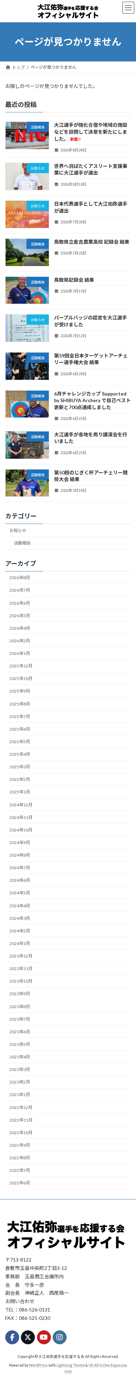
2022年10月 (20, 1132)
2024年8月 (19, 855)
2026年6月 (19, 602)
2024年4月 (19, 905)
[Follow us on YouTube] (44, 1337)
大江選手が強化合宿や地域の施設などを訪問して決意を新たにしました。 (90, 131)
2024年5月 (19, 892)
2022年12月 (20, 1107)
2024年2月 (19, 930)
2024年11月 (20, 817)
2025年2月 (19, 779)
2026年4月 (19, 628)
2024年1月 (19, 943)
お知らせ (17, 530)
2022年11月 (20, 1120)
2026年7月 (19, 590)
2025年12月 (20, 665)
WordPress (38, 1365)
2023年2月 (19, 1082)
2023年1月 (19, 1094)
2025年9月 (19, 691)
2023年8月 (19, 1006)
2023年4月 (19, 1056)
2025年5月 (19, 741)
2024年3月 (19, 918)
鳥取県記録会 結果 (74, 279)
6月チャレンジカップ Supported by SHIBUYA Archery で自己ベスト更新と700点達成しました (92, 400)
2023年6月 (19, 1031)
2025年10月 (20, 678)
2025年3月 (19, 766)
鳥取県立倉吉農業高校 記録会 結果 (91, 242)
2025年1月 (19, 792)
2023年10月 (20, 981)
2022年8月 (19, 1157)
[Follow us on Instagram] (60, 1337)
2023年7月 (19, 1019)
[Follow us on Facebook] (12, 1337)
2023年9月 (19, 993)
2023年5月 (19, 1044)
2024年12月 (20, 804)
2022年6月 (19, 1182)
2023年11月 (20, 968)
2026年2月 (19, 640)
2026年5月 (19, 615)
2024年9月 (19, 842)
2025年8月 (19, 703)
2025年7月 (19, 716)
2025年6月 (19, 729)
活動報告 (22, 543)
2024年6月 (19, 880)
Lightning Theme (70, 1365)
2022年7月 (19, 1170)
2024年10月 (20, 830)
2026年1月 (19, 653)
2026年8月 (19, 577)
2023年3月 (19, 1069)
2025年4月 (19, 754)
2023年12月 (20, 956)
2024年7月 (19, 867)
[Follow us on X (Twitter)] (28, 1337)
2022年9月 (19, 1145)
